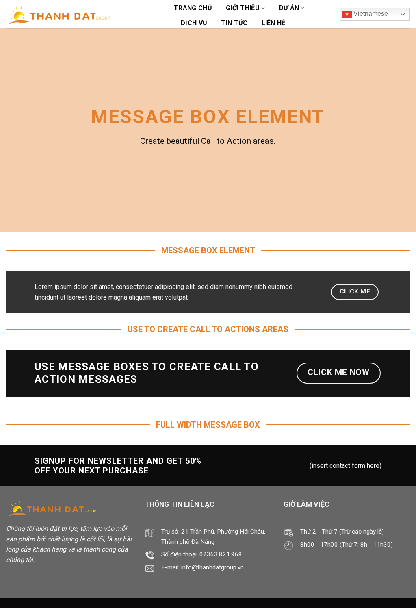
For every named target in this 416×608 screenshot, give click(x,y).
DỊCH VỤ (194, 23)
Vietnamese (370, 13)
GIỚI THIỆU (243, 8)
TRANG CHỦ (193, 8)
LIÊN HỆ (274, 23)
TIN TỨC (234, 23)
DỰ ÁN (289, 8)
